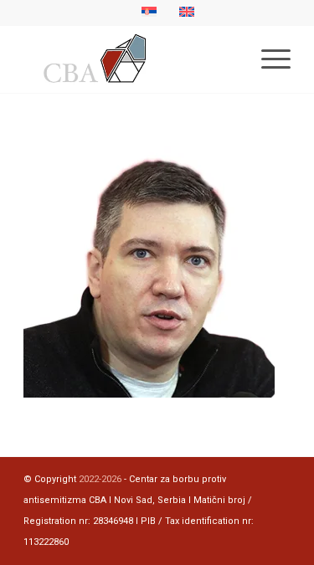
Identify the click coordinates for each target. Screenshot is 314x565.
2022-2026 (100, 479)
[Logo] (130, 59)
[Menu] (268, 59)
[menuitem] (268, 59)
